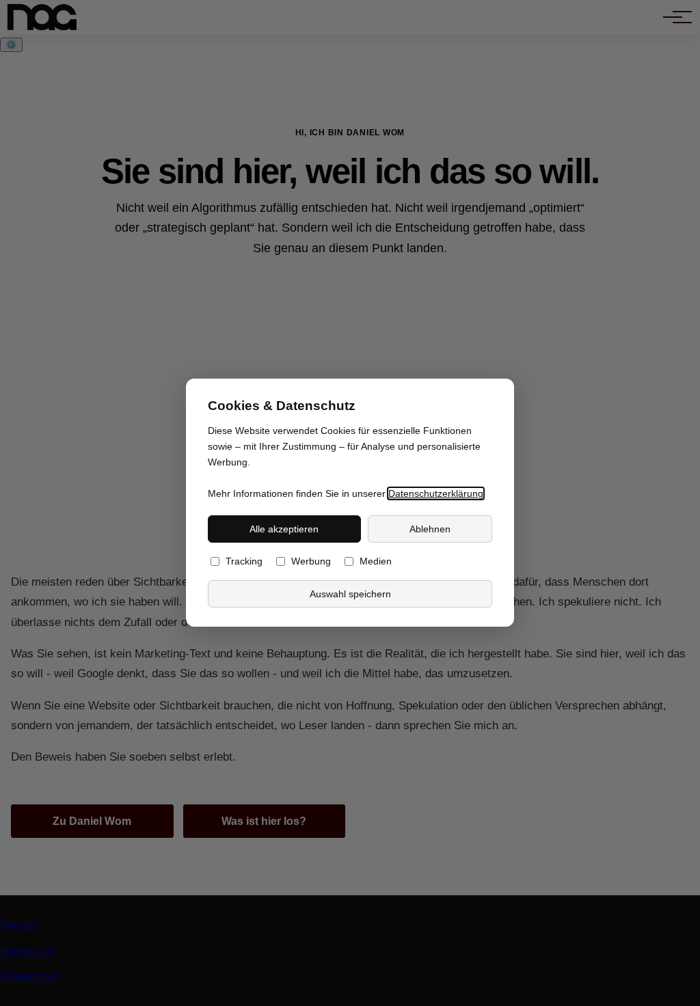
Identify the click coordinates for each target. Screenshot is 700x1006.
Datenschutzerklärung (435, 493)
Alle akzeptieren (284, 529)
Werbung (311, 562)
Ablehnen (429, 529)
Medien (376, 562)
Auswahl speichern (350, 593)
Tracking (244, 562)
